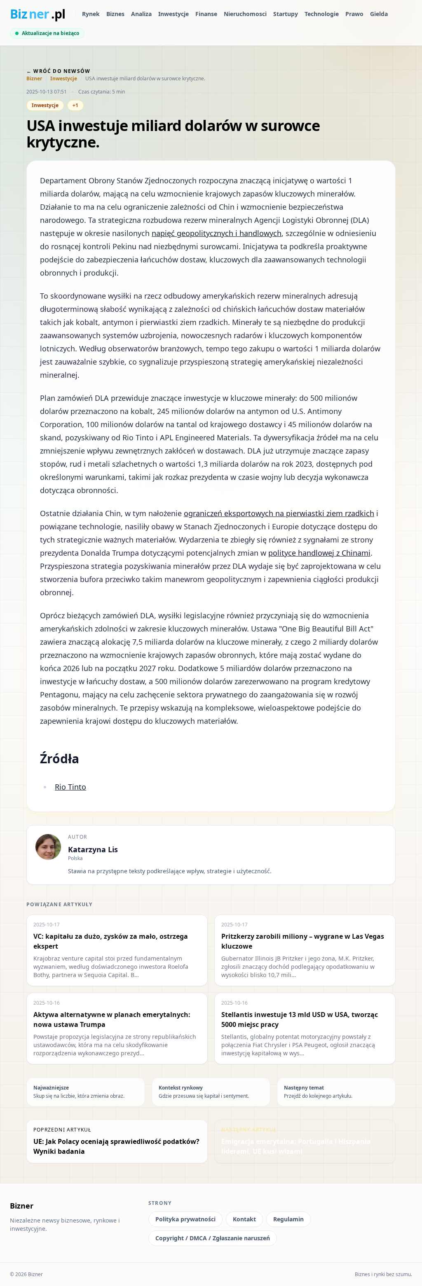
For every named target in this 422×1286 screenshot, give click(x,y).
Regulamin (288, 1219)
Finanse (206, 14)
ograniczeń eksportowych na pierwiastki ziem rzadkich (279, 513)
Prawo (354, 14)
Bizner (34, 78)
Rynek (91, 14)
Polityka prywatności (185, 1219)
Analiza (141, 14)
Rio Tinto (70, 787)
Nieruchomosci (245, 14)
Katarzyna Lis (93, 849)
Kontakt (244, 1219)
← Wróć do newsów (58, 71)
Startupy (285, 14)
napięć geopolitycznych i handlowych (216, 233)
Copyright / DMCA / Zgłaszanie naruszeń (212, 1238)
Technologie (322, 14)
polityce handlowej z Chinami (319, 553)
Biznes (115, 14)
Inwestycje (173, 14)
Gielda (379, 14)
